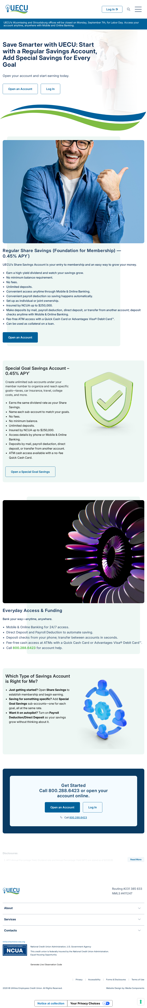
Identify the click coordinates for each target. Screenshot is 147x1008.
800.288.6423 (24, 648)
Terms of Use (138, 979)
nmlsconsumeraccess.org (14, 942)
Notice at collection (50, 1003)
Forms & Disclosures (116, 979)
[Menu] (138, 9)
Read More (135, 859)
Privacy (79, 979)
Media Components (134, 988)
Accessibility (94, 979)
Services (10, 919)
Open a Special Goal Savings (30, 472)
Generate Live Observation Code (46, 965)
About (8, 908)
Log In (110, 9)
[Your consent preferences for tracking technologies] (140, 1001)
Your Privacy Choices (85, 1003)
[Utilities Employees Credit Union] (16, 9)
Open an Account (20, 89)
